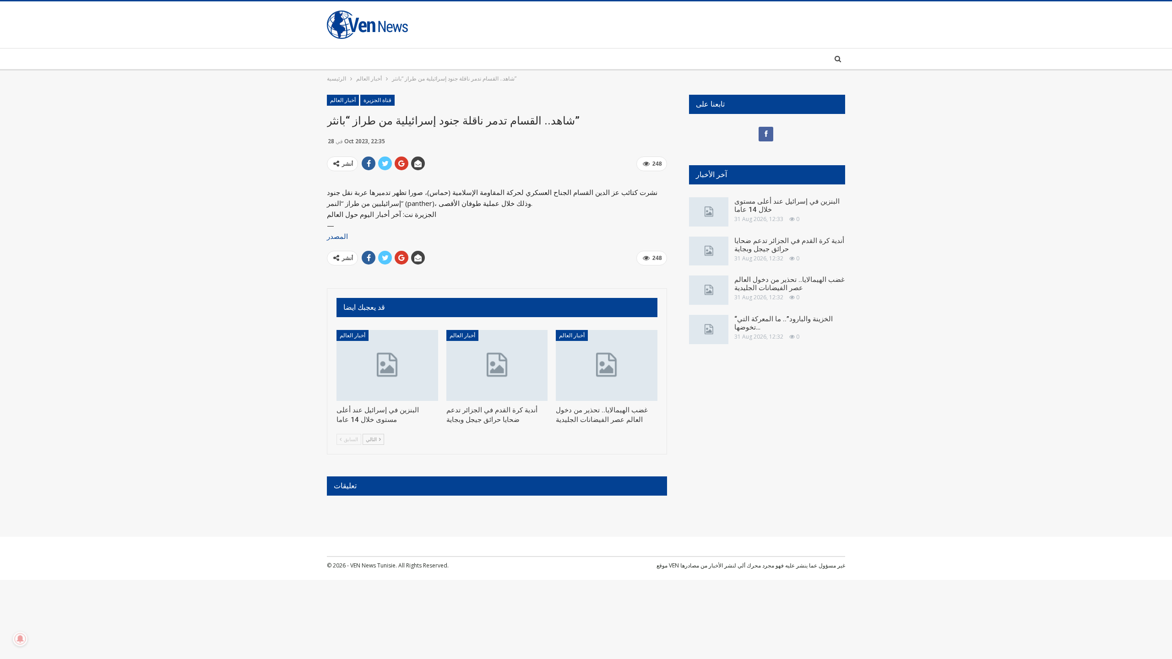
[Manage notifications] (20, 639)
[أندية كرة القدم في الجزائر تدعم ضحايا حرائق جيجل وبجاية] (497, 365)
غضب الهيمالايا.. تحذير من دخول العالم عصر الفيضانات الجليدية (789, 283)
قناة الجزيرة (377, 100)
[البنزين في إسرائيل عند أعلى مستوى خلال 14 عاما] (387, 365)
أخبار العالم (343, 100)
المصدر (337, 236)
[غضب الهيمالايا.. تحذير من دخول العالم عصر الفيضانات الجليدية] (606, 365)
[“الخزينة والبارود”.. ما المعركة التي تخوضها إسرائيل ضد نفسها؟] (708, 329)
